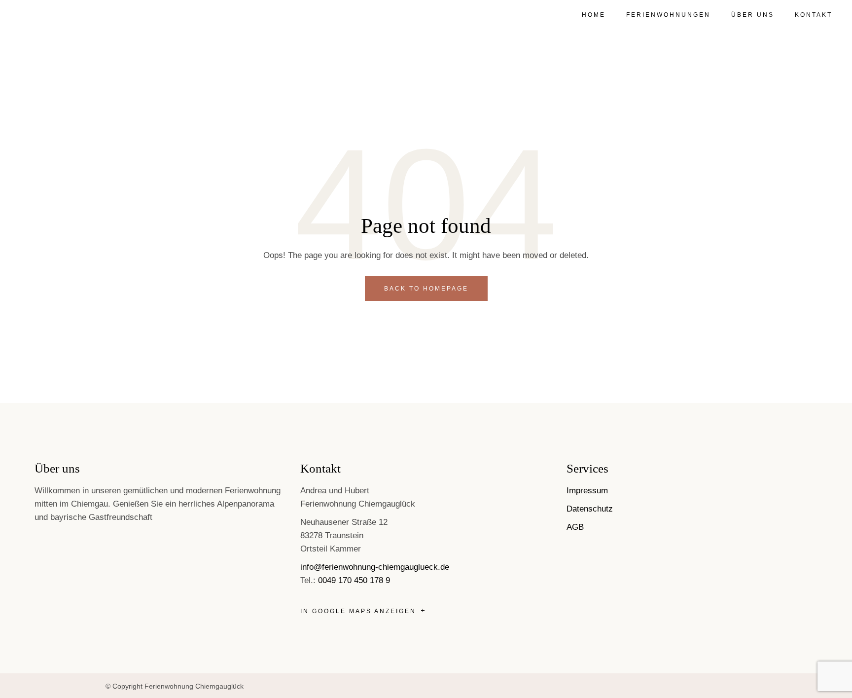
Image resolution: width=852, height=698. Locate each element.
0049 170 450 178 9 (354, 580)
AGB (575, 527)
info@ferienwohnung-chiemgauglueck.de (374, 567)
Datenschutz (590, 509)
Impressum (587, 490)
